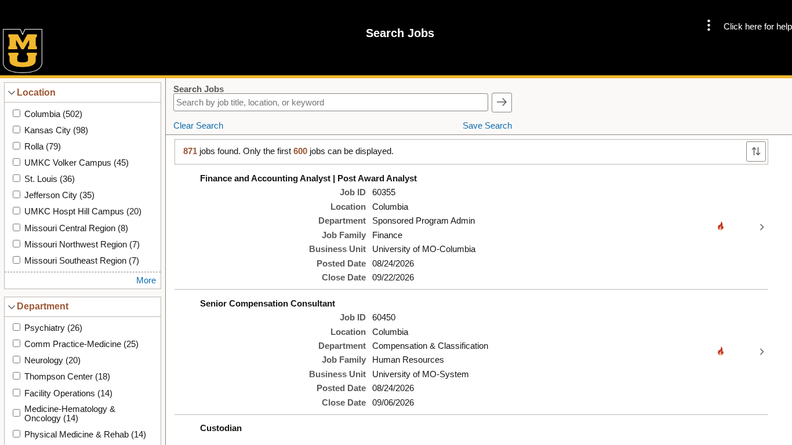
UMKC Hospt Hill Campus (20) (82, 211)
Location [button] (36, 92)
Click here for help (758, 26)
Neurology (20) (52, 360)
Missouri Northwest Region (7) (82, 244)
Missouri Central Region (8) (76, 228)
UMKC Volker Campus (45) (76, 162)
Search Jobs (198, 89)
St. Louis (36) (49, 179)
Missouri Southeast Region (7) (81, 260)
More (146, 280)
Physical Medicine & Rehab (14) (85, 434)
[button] (708, 26)
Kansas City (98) (56, 130)
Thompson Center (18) (67, 376)
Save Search (487, 125)
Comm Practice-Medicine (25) (81, 344)
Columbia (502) (53, 114)
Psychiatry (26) (53, 328)
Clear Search (198, 125)
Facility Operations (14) (68, 393)
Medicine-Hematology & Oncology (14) (69, 413)
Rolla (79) (42, 146)
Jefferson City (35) (59, 195)
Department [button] (42, 306)
